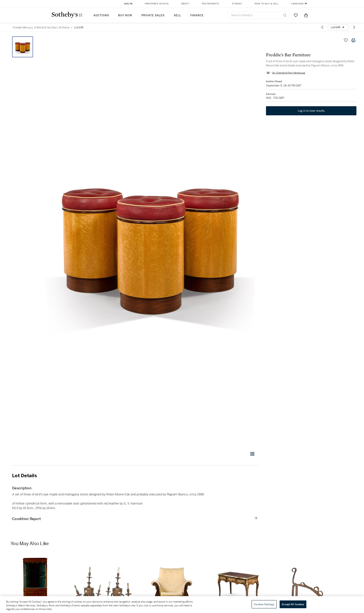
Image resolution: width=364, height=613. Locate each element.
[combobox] (258, 15)
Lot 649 (78, 27)
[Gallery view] (252, 454)
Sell (177, 15)
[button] (149, 241)
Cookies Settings (264, 604)
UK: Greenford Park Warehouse (288, 72)
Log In (128, 3)
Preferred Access (157, 3)
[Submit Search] (284, 15)
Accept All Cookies (293, 604)
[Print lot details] (353, 40)
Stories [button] (237, 3)
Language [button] (297, 3)
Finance (197, 15)
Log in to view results (311, 110)
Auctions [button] (101, 15)
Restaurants (210, 3)
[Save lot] (346, 40)
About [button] (185, 3)
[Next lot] (354, 27)
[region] (182, 604)
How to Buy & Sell (267, 3)
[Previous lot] (322, 27)
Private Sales (152, 15)
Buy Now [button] (125, 15)
